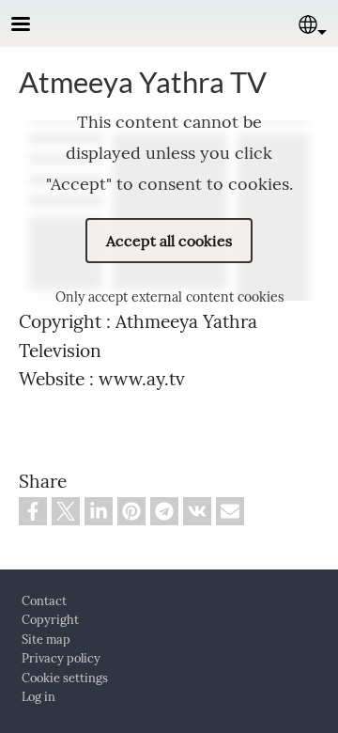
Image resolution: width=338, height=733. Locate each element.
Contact (44, 601)
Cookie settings (65, 678)
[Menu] (32, 25)
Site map (46, 639)
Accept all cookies (169, 240)
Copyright (50, 620)
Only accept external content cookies (169, 297)
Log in (38, 697)
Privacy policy (61, 658)
